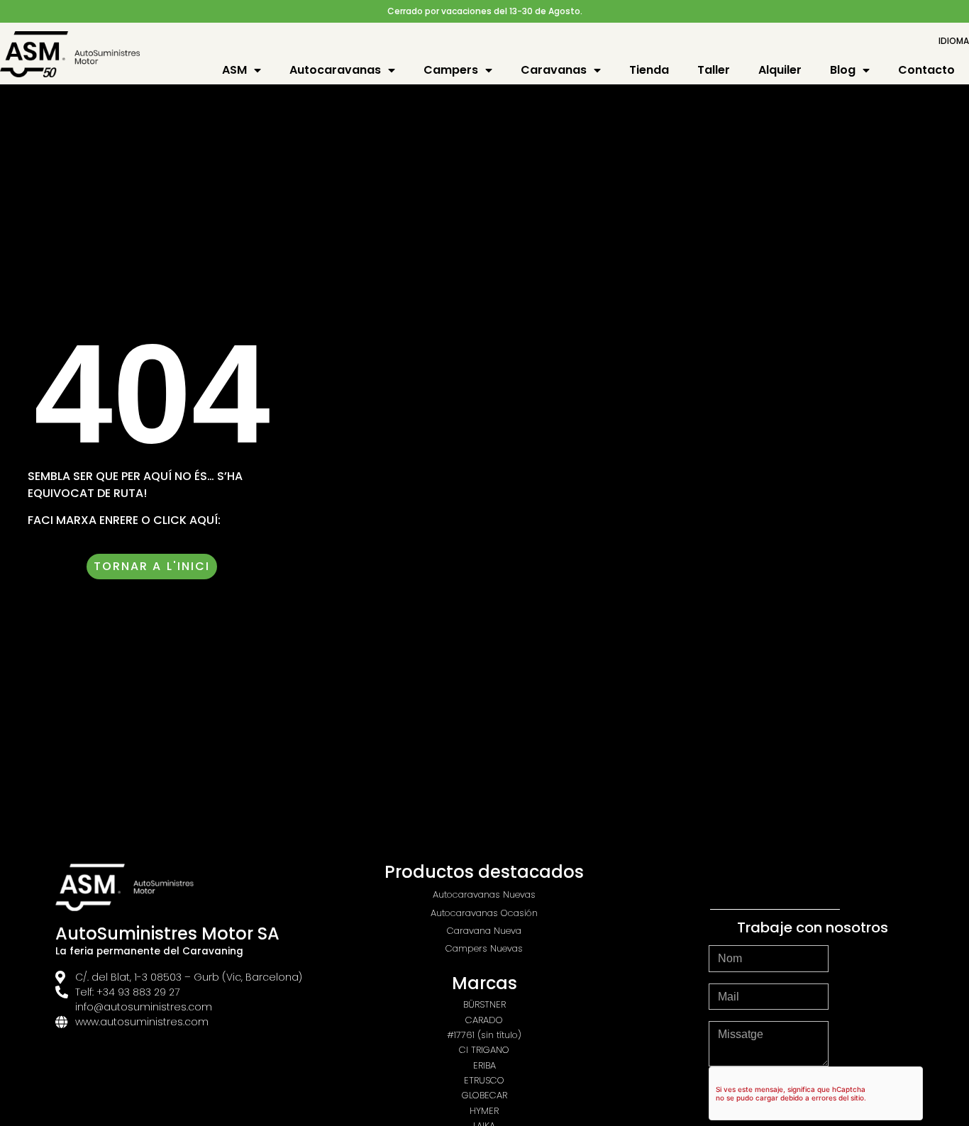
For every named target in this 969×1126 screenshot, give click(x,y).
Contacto (926, 70)
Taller (713, 70)
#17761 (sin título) (484, 1035)
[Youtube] (775, 881)
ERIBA (484, 1065)
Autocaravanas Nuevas (484, 894)
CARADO (484, 1020)
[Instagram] (697, 881)
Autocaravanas (335, 70)
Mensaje (733, 1015)
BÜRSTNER (484, 1004)
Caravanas (554, 70)
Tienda (649, 70)
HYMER (484, 1110)
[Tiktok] (814, 881)
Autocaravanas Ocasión (484, 913)
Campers (450, 70)
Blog (843, 70)
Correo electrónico (763, 977)
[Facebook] (736, 881)
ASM (234, 70)
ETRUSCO (484, 1080)
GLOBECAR (484, 1095)
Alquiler (780, 70)
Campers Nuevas (484, 948)
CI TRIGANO (484, 1050)
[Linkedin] (853, 881)
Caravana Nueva (484, 930)
